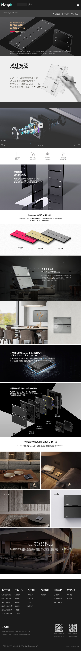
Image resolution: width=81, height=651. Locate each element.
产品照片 (74, 14)
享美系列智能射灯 (7, 606)
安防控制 (17, 613)
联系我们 (30, 606)
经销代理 (43, 595)
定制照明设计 (58, 595)
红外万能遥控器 (6, 598)
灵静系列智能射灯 (7, 610)
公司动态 (69, 595)
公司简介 (30, 595)
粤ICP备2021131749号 (31, 646)
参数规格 (65, 14)
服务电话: (4, 631)
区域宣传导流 (58, 602)
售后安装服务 (58, 598)
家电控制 (17, 610)
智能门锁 (17, 602)
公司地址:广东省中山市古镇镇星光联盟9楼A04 (15, 634)
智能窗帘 (17, 606)
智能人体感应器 (6, 602)
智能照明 (17, 595)
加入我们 (30, 602)
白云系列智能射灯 (7, 613)
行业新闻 (69, 598)
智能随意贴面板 (6, 595)
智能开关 (17, 598)
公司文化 (30, 598)
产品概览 (56, 14)
